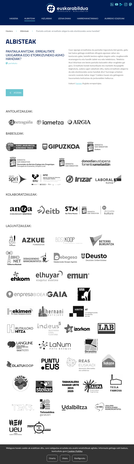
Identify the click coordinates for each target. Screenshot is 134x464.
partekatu (12, 63)
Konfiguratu (79, 458)
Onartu (52, 458)
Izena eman (64, 18)
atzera (17, 92)
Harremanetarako (87, 18)
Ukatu (65, 458)
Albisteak (29, 18)
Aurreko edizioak (115, 18)
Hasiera (13, 18)
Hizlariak (46, 18)
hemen (79, 83)
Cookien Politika (74, 451)
